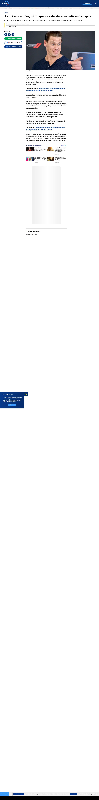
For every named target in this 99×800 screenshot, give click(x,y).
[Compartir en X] (9, 34)
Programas (87, 3)
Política (20, 8)
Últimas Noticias (4, 794)
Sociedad (92, 8)
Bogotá (28, 234)
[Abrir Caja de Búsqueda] (96, 3)
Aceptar (12, 405)
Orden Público (8, 8)
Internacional (58, 8)
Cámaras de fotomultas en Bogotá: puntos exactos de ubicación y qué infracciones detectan (67, 794)
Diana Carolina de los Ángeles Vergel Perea (17, 24)
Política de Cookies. (11, 401)
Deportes (81, 8)
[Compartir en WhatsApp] (13, 34)
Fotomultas (42, 794)
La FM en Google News (14, 42)
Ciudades (71, 8)
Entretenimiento (33, 8)
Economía (46, 8)
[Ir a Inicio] (5, 3)
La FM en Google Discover (15, 46)
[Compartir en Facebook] (5, 34)
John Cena (34, 234)
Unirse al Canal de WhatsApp (14, 38)
